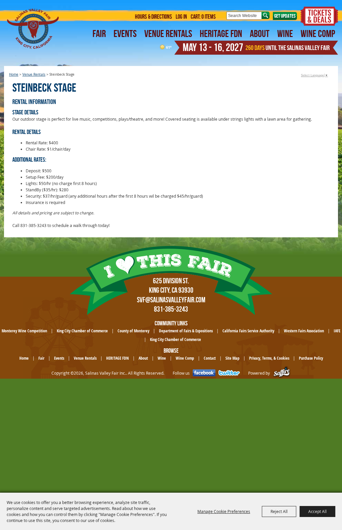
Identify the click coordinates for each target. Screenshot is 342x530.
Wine (285, 33)
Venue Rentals (168, 33)
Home (13, 74)
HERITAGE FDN (221, 33)
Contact (210, 358)
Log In (181, 16)
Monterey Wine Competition (24, 331)
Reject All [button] (279, 511)
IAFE (337, 331)
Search (266, 15)
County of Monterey (133, 331)
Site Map (232, 358)
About (260, 33)
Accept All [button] (317, 511)
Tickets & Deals (319, 16)
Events (125, 33)
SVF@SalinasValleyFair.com (171, 300)
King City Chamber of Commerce (82, 331)
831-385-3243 (171, 309)
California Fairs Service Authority (248, 331)
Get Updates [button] (285, 16)
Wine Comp (318, 33)
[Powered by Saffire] (282, 373)
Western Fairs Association (304, 331)
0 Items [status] (208, 16)
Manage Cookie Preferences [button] (223, 511)
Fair (99, 33)
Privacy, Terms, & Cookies (269, 358)
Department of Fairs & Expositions (186, 331)
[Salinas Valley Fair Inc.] (33, 29)
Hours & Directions (153, 16)
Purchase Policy (311, 358)
